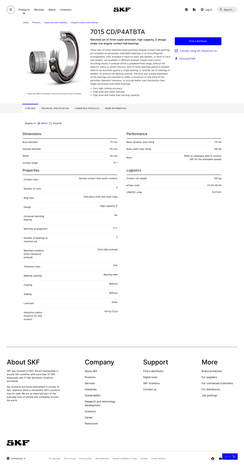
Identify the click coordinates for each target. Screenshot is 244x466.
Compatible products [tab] (87, 108)
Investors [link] (65, 9)
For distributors (211, 389)
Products (36, 22)
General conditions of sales (124, 458)
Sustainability (93, 395)
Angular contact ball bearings (84, 22)
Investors (90, 411)
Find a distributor (198, 41)
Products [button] (24, 9)
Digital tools (150, 377)
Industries (90, 389)
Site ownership (102, 458)
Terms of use (70, 458)
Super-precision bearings (55, 22)
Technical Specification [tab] (55, 108)
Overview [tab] (30, 108)
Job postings (209, 395)
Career (89, 417)
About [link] (52, 9)
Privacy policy (85, 458)
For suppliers (209, 377)
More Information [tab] (115, 108)
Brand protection (212, 371)
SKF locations (151, 383)
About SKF (91, 371)
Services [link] (39, 9)
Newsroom (91, 423)
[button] (186, 9)
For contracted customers (217, 383)
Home (26, 22)
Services (90, 383)
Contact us (149, 389)
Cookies (144, 458)
